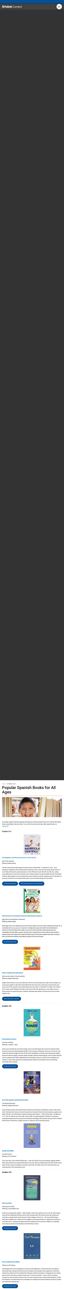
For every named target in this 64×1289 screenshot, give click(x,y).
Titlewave (5, 826)
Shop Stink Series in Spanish (11, 998)
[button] (59, 6)
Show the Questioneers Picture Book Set (31, 883)
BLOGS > (4, 783)
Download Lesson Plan (10, 883)
